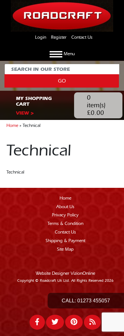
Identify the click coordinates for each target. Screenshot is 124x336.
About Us (65, 206)
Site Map (65, 249)
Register (58, 37)
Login (40, 37)
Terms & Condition (65, 223)
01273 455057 (93, 300)
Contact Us (82, 37)
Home (12, 125)
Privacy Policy (65, 215)
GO (62, 81)
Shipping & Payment (65, 240)
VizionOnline (83, 273)
